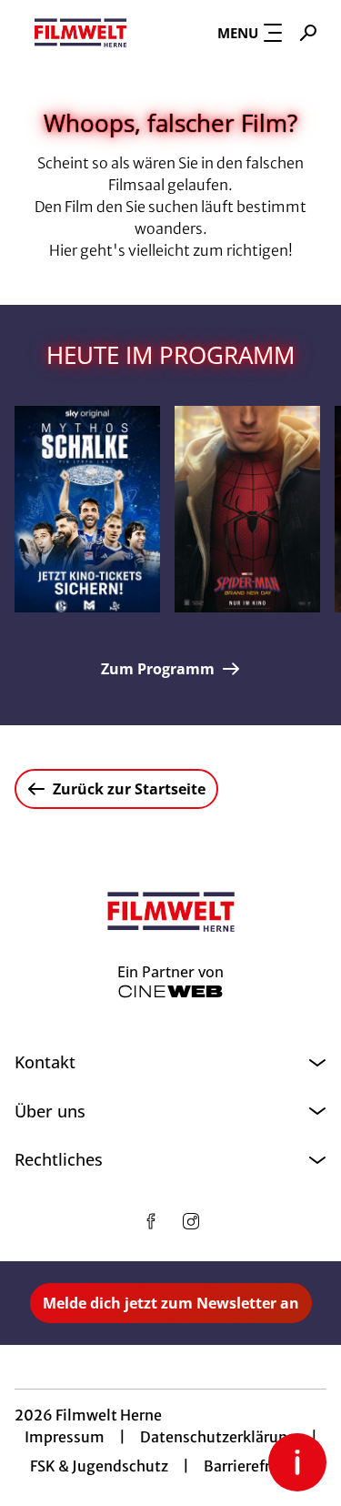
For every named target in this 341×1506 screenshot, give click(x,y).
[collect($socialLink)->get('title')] (151, 1221)
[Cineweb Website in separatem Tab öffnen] (170, 991)
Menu (237, 33)
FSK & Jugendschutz (99, 1466)
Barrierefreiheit (257, 1466)
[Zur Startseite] (80, 33)
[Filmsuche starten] (308, 33)
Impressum (65, 1437)
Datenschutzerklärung (218, 1437)
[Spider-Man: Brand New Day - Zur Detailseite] (247, 509)
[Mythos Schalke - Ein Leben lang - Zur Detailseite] (87, 509)
